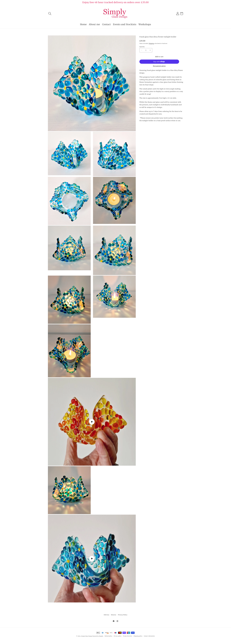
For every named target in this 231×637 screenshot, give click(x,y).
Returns (113, 615)
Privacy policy (117, 636)
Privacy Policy (122, 615)
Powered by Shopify (97, 636)
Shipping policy (138, 636)
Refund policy (108, 636)
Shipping (151, 43)
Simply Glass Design (86, 636)
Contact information (149, 636)
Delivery (106, 615)
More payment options (159, 66)
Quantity (142, 46)
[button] (50, 14)
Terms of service (127, 636)
